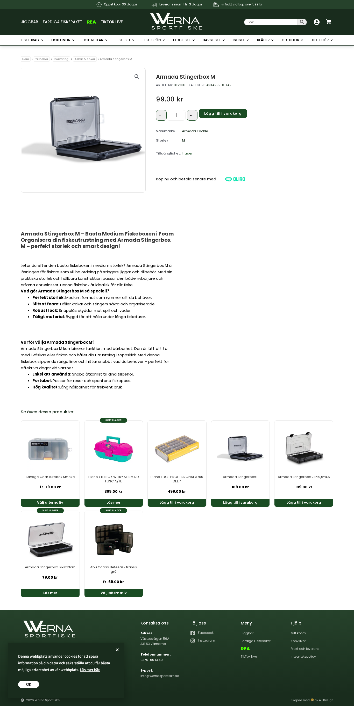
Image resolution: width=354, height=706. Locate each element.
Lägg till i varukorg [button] (177, 502)
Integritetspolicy (303, 656)
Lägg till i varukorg (223, 113)
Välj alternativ (50, 502)
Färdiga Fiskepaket (62, 22)
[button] (136, 76)
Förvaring (61, 59)
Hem (25, 59)
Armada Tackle (195, 131)
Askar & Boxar (85, 59)
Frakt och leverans (305, 648)
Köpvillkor (298, 641)
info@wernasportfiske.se (159, 676)
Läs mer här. (90, 670)
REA (91, 22)
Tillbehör (41, 59)
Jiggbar (29, 22)
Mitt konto (298, 633)
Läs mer (114, 502)
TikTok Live (112, 22)
